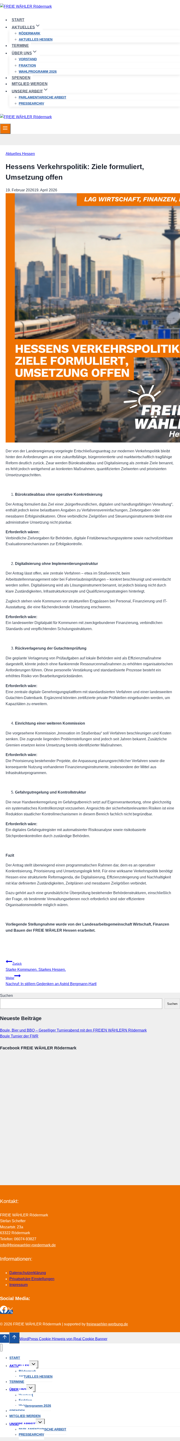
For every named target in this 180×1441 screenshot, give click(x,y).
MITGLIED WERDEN (30, 84)
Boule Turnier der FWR (19, 1036)
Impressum (18, 1285)
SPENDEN (21, 78)
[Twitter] (10, 1312)
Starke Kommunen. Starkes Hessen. (36, 967)
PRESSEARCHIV (31, 103)
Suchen (6, 996)
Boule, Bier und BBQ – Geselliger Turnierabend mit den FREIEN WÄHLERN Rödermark (73, 1030)
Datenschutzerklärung (27, 1273)
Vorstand (28, 59)
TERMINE (20, 46)
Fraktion (27, 65)
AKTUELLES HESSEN (35, 39)
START (18, 20)
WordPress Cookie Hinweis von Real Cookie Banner (63, 1339)
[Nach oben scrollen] (4, 1338)
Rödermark (29, 33)
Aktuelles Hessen (20, 154)
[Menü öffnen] (5, 129)
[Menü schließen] (1, 1348)
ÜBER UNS (17, 1389)
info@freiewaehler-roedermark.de (28, 1245)
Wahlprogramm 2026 (38, 71)
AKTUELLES (19, 1366)
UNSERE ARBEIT (22, 1424)
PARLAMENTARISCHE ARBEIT (42, 97)
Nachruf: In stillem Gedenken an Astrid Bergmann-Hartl (51, 981)
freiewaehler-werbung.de (107, 1324)
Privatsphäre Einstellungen (31, 1279)
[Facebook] (4, 1312)
